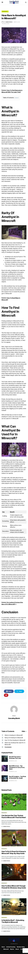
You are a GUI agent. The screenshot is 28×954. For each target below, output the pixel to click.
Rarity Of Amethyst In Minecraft (14, 737)
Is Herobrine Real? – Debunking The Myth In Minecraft (13, 921)
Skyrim (12, 949)
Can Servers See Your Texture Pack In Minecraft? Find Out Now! (14, 816)
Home (3, 947)
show (16, 97)
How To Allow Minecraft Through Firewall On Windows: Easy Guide (14, 887)
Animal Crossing (10, 947)
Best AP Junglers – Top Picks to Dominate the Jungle (17, 777)
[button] (2, 2)
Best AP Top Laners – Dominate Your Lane (15, 757)
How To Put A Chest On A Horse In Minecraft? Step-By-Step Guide (14, 852)
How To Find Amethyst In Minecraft (15, 740)
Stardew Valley (21, 947)
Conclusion (8, 747)
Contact (22, 949)
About (17, 949)
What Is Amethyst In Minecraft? (14, 735)
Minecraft (5, 11)
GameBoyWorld (14, 718)
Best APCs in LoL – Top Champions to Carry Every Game (17, 767)
